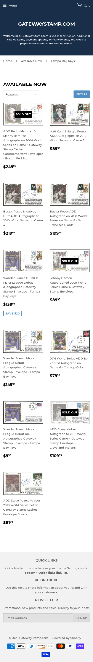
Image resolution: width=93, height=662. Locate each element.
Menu (13, 5)
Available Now (31, 61)
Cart (86, 5)
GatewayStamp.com (46, 24)
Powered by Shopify (66, 638)
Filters (81, 94)
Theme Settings (67, 568)
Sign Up (81, 618)
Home (7, 61)
